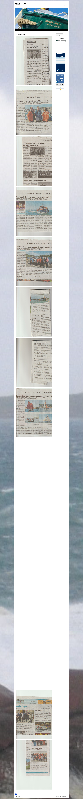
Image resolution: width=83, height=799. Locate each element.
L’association (28, 30)
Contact (53, 30)
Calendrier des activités (35, 30)
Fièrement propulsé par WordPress (61, 796)
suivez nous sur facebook (21, 793)
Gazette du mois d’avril (60, 49)
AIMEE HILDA (20, 4)
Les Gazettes (18, 30)
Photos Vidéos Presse (43, 30)
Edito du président (59, 50)
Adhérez (49, 30)
